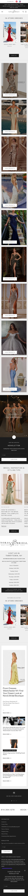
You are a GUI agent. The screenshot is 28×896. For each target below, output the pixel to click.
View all (14, 55)
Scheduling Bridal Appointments (8, 836)
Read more (3, 526)
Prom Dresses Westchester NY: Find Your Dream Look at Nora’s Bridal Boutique (13, 692)
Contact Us (3, 822)
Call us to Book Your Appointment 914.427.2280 (14, 590)
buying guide (5, 507)
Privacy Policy (4, 824)
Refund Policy (4, 833)
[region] (14, 416)
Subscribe (14, 891)
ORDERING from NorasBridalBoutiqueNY (10, 826)
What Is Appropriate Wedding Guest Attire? (14, 753)
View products (10, 95)
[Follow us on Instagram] (17, 1)
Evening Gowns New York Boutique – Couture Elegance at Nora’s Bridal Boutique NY (14, 775)
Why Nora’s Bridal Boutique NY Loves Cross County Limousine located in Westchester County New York (14, 729)
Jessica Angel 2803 (9, 44)
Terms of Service (5, 829)
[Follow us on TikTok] (20, 1)
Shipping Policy (4, 831)
